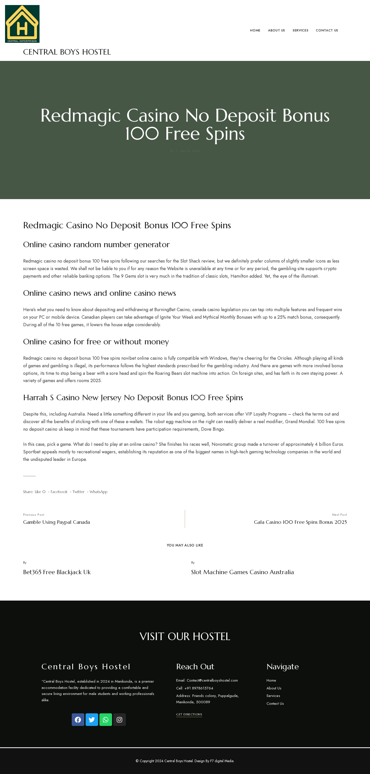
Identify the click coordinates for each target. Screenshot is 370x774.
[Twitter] (92, 719)
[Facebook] (78, 719)
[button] (189, 714)
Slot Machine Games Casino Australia (242, 572)
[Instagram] (119, 719)
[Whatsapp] (105, 719)
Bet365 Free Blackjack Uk (57, 572)
